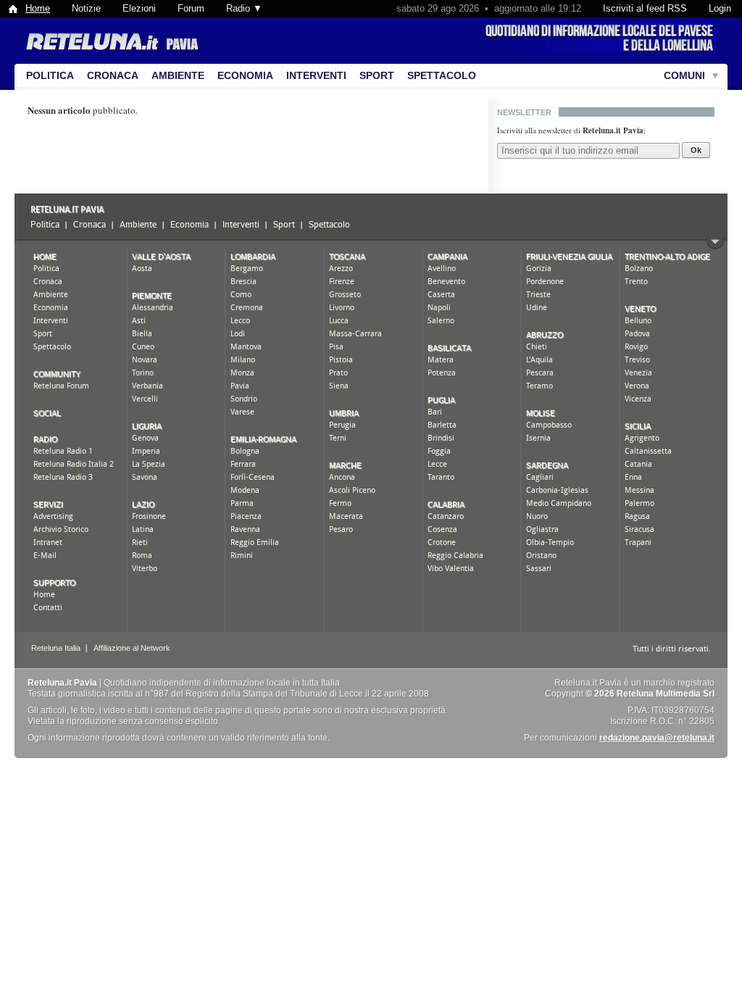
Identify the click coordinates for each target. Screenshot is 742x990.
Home (37, 8)
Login (720, 8)
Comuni (684, 75)
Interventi (316, 75)
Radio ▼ (244, 8)
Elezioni (139, 8)
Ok (696, 150)
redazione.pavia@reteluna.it (656, 738)
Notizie (86, 8)
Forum (191, 8)
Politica (50, 75)
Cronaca (112, 75)
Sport (376, 75)
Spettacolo (441, 75)
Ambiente (177, 75)
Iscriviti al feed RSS (645, 8)
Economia (245, 75)
